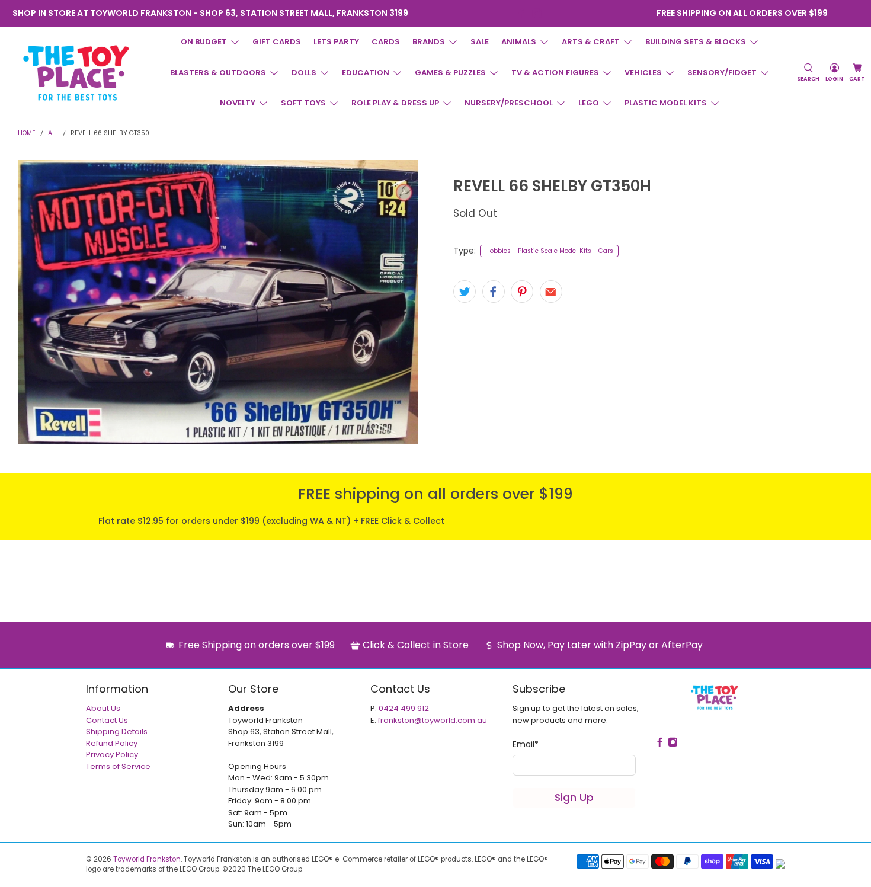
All (53, 133)
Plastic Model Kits (666, 102)
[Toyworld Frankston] (76, 73)
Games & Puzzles (450, 72)
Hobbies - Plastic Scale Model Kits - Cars (549, 250)
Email (526, 744)
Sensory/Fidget (722, 72)
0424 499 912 (404, 708)
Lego (588, 102)
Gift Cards (276, 41)
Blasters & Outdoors (218, 72)
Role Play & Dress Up (395, 102)
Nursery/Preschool (509, 102)
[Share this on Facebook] (493, 291)
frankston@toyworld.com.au (432, 720)
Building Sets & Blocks (695, 41)
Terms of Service (118, 766)
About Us (103, 708)
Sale (479, 41)
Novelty (237, 102)
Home (27, 133)
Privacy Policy (112, 754)
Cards (386, 41)
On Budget (204, 41)
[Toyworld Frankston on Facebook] (521, 13)
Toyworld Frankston (147, 859)
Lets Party (336, 41)
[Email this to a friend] (551, 291)
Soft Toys (303, 102)
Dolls (304, 72)
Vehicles (643, 72)
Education (365, 72)
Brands (428, 41)
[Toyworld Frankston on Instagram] (537, 13)
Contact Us (107, 720)
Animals (518, 41)
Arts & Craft (591, 41)
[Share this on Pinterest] (522, 291)
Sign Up (574, 797)
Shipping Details (117, 731)
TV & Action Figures (555, 72)
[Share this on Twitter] (464, 291)
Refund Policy (111, 743)
